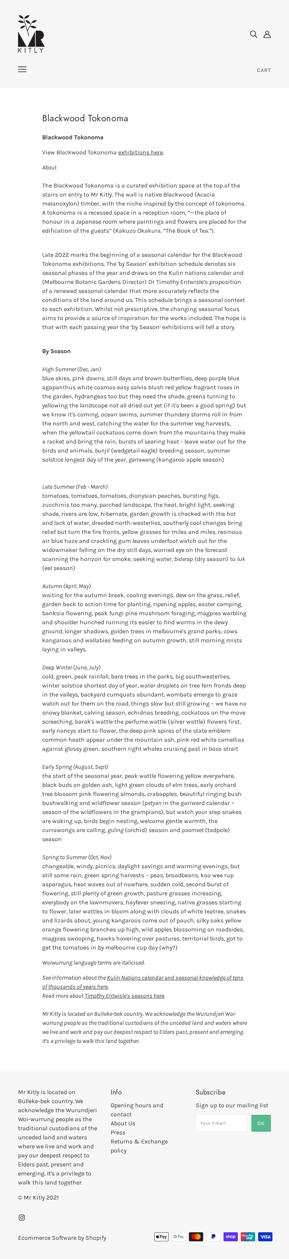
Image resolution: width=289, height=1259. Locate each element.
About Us (123, 1123)
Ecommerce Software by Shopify (62, 1237)
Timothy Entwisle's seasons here (124, 995)
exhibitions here (140, 152)
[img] (253, 33)
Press (118, 1132)
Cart (264, 70)
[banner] (31, 33)
